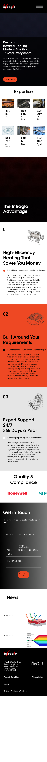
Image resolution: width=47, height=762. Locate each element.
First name (11, 535)
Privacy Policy (37, 677)
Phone (9, 550)
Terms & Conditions (12, 677)
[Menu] (39, 6)
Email (32, 535)
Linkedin (7, 684)
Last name (23, 535)
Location (33, 550)
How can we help (14, 561)
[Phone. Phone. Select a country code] (9, 554)
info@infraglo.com (36, 662)
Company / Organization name (23, 548)
